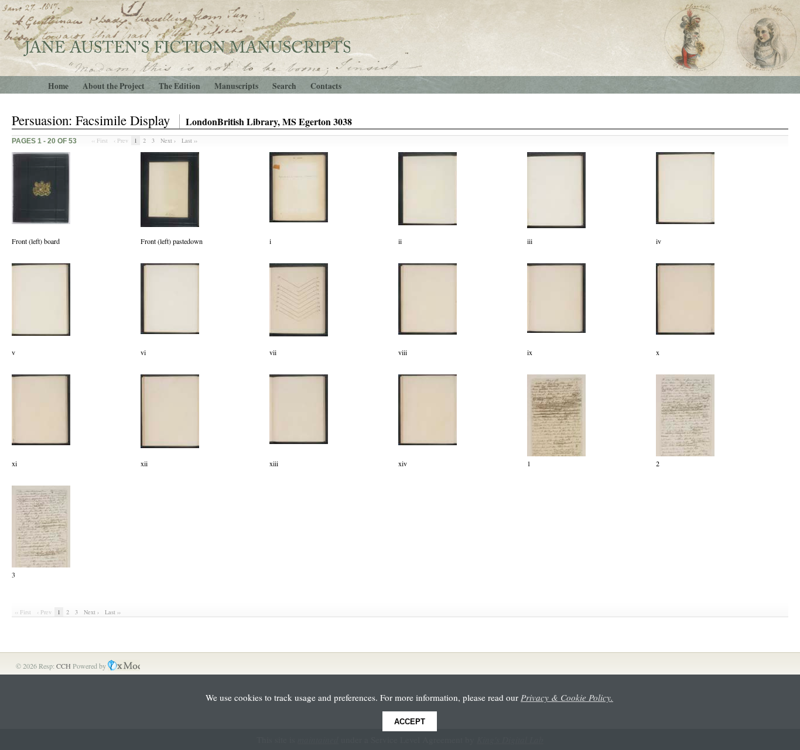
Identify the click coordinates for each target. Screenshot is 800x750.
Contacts (325, 86)
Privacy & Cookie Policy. (567, 697)
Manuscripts (236, 86)
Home (58, 86)
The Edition (179, 86)
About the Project (114, 86)
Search (284, 86)
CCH (64, 665)
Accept (409, 721)
